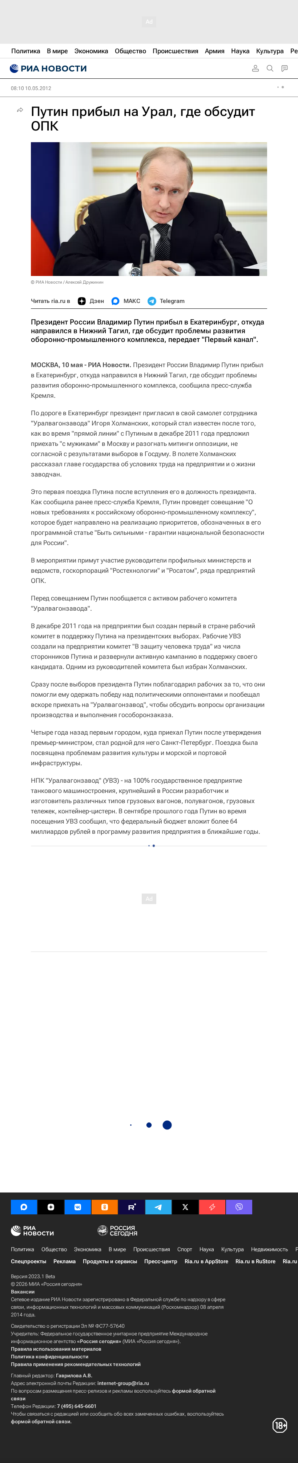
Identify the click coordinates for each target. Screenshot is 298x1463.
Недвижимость (269, 1249)
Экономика (87, 1249)
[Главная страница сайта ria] (47, 68)
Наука (207, 1249)
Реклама (64, 1261)
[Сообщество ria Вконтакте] (78, 1207)
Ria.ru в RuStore (255, 1261)
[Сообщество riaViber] (239, 1207)
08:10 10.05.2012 (31, 88)
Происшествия (151, 1249)
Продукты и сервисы (110, 1261)
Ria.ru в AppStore (206, 1261)
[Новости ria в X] (185, 1207)
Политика (22, 1249)
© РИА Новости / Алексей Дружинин (67, 282)
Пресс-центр (160, 1261)
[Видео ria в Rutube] (131, 1207)
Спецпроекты (28, 1261)
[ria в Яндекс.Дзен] (51, 1207)
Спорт (184, 1249)
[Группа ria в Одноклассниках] (105, 1207)
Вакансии (23, 1292)
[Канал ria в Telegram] (158, 1207)
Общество (54, 1249)
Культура (232, 1249)
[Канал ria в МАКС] (24, 1207)
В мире (117, 1249)
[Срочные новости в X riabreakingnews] (212, 1207)
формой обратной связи (40, 1421)
